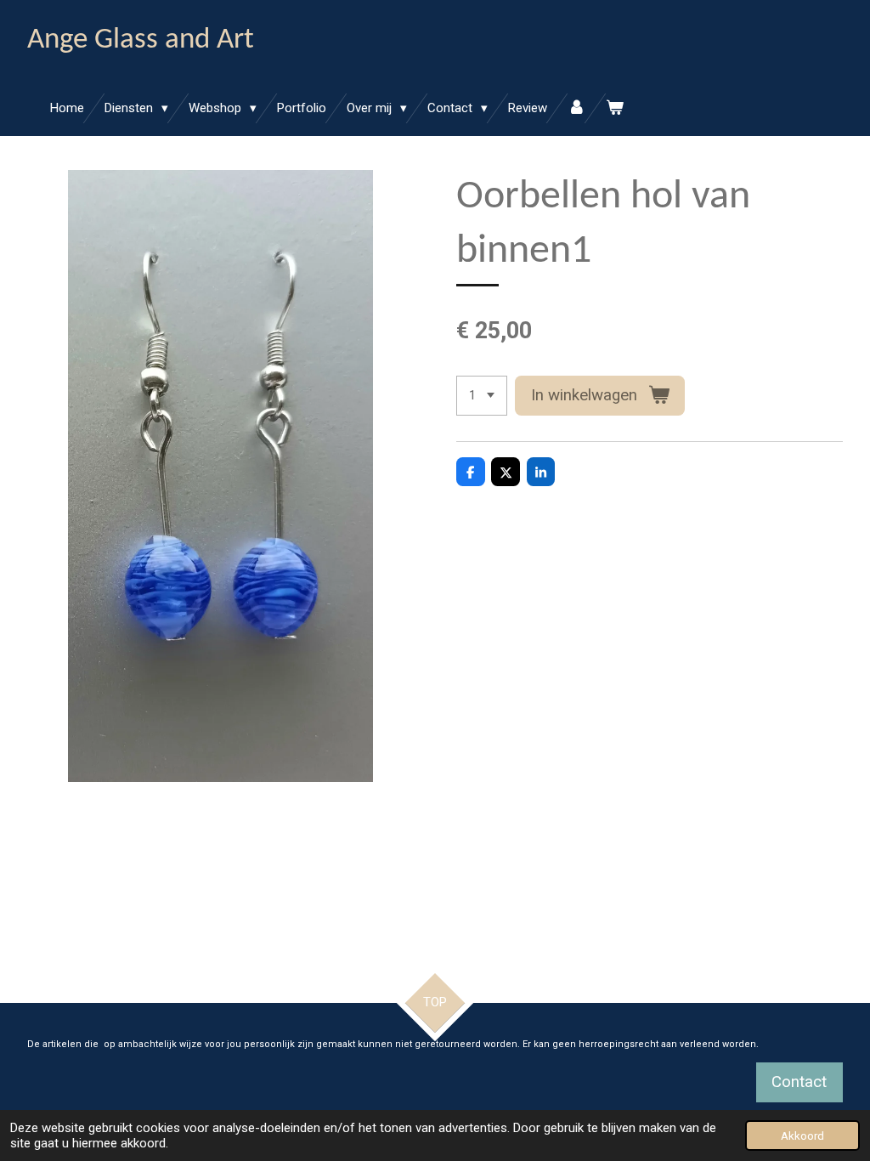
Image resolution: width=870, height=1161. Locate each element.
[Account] (576, 108)
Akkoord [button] (802, 1135)
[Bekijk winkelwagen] (615, 108)
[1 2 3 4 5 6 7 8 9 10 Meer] (481, 396)
